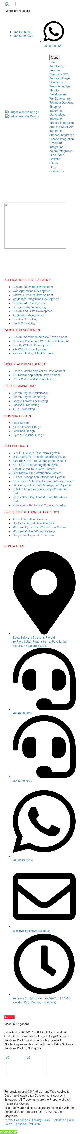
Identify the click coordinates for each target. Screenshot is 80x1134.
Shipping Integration (56, 108)
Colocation (59, 1120)
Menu (54, 57)
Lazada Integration (61, 139)
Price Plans (56, 155)
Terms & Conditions (17, 1120)
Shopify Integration (61, 122)
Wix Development (60, 98)
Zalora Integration (61, 151)
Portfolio (54, 159)
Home (53, 62)
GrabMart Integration (56, 145)
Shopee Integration (61, 135)
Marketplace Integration (57, 116)
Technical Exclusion (27, 1124)
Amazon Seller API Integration (61, 129)
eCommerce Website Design (59, 84)
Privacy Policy (41, 1120)
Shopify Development (58, 92)
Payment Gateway (61, 102)
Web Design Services (57, 68)
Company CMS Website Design (59, 76)
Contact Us (56, 171)
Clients (53, 163)
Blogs (53, 167)
